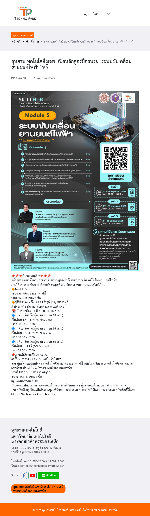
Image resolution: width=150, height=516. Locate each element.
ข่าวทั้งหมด (32, 41)
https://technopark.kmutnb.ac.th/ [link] (33, 394)
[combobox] (101, 14)
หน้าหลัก (16, 41)
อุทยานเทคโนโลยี (23, 35)
